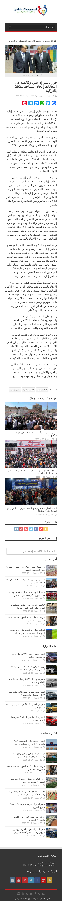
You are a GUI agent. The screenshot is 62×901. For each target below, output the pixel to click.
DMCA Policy (29, 865)
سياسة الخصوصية (46, 865)
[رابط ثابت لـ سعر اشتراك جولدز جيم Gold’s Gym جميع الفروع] (51, 812)
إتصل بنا (40, 862)
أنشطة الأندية (35, 41)
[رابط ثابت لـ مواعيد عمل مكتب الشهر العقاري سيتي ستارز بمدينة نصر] (51, 625)
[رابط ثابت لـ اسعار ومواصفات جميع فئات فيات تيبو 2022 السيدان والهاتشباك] (51, 700)
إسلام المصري (44, 96)
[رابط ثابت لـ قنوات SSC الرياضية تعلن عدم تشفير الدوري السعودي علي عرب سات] (51, 638)
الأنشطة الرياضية (19, 41)
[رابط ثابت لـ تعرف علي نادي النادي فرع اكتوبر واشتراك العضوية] (51, 825)
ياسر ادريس (15, 390)
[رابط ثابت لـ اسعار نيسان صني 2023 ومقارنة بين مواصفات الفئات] (51, 662)
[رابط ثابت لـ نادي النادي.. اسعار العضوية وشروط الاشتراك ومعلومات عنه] (51, 787)
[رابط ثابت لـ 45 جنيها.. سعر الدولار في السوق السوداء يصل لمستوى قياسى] (51, 575)
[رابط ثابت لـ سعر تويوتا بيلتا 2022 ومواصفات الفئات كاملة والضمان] (51, 687)
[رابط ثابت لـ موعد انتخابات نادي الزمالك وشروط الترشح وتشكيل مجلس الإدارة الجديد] (31, 466)
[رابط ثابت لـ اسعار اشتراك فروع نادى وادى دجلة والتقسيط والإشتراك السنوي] (51, 761)
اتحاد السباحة (42, 390)
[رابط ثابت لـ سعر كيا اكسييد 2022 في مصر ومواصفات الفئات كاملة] (51, 712)
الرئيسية (49, 41)
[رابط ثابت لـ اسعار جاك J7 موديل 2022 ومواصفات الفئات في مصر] (51, 725)
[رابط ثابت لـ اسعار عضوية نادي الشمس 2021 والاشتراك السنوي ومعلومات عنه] (51, 749)
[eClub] (31, 14)
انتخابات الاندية (28, 390)
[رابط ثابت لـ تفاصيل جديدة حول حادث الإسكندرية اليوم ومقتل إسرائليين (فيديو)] (51, 613)
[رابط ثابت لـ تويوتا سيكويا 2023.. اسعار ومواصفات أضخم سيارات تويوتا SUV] (51, 674)
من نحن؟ (50, 862)
